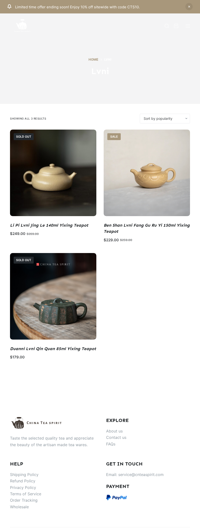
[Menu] (188, 26)
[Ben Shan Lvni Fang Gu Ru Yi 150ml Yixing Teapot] (147, 173)
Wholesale (19, 506)
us (124, 437)
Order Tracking (24, 500)
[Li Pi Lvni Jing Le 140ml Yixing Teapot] (53, 173)
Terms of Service (25, 493)
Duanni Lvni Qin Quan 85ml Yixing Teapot (53, 348)
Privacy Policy (23, 487)
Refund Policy (22, 480)
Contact (114, 437)
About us (114, 431)
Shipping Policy (24, 474)
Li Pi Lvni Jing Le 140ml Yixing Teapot (49, 225)
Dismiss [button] (189, 6)
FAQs (110, 444)
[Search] (167, 26)
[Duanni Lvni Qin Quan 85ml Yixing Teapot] (53, 296)
